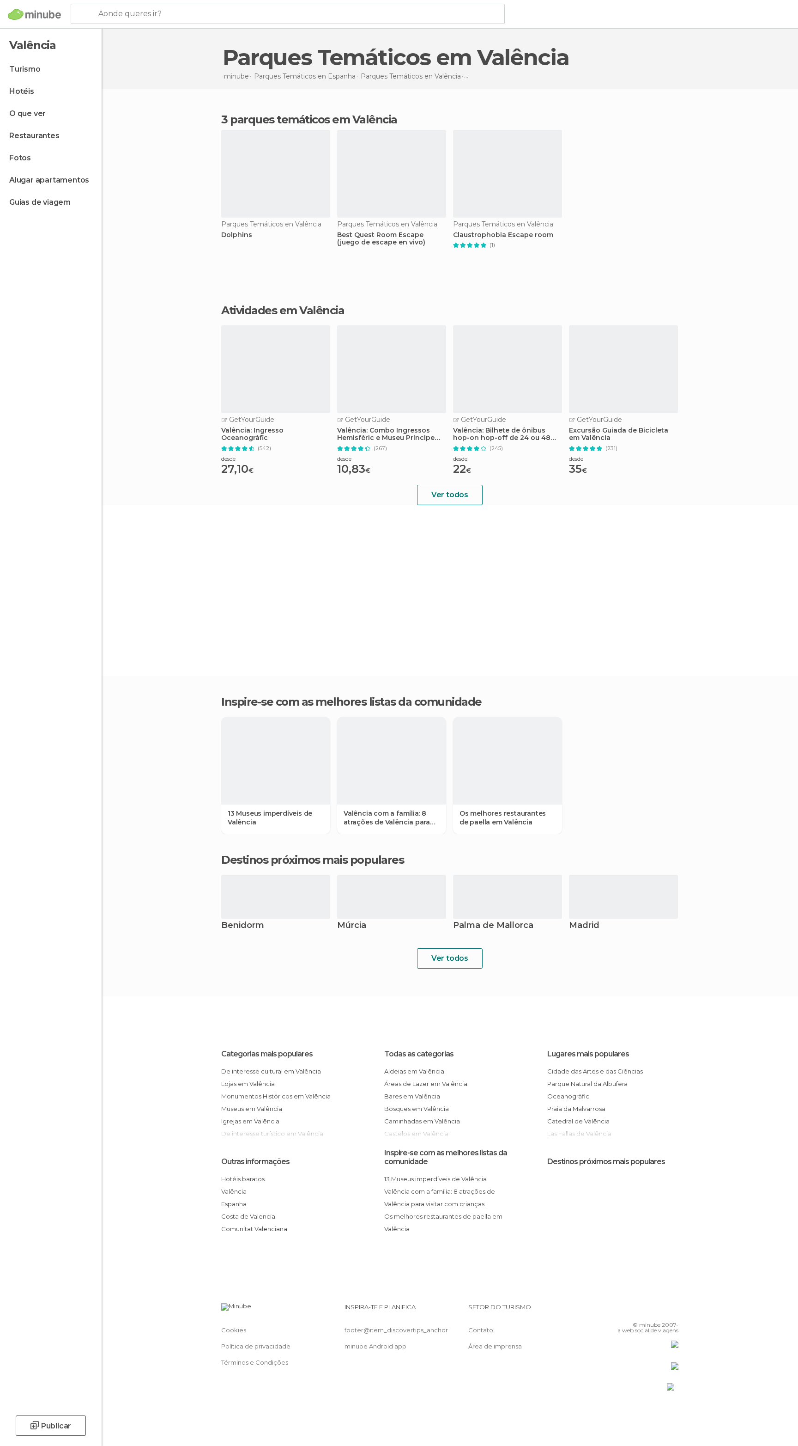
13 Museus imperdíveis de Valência (270, 817)
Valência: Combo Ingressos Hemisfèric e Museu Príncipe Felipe (386, 434)
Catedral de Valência (578, 1121)
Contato (480, 1330)
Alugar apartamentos (49, 180)
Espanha (234, 1204)
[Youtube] (671, 1311)
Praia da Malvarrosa (576, 1108)
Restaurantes (34, 135)
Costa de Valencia (248, 1216)
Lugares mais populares (588, 1053)
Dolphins (236, 235)
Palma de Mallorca (493, 925)
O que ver (27, 113)
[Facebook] (626, 1311)
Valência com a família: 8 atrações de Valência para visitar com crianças (387, 817)
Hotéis (21, 91)
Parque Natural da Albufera (587, 1083)
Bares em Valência (412, 1096)
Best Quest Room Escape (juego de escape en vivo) (381, 239)
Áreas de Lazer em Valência (425, 1083)
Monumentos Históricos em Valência (276, 1096)
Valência (234, 1191)
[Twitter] (641, 1311)
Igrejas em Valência (250, 1121)
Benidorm (242, 925)
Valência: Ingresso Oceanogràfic (252, 434)
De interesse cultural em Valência (271, 1071)
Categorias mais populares (267, 1053)
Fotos (20, 157)
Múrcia (351, 925)
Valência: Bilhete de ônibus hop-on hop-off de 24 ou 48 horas (501, 434)
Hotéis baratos (243, 1179)
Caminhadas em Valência (422, 1121)
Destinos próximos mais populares (312, 860)
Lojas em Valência (248, 1083)
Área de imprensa (495, 1346)
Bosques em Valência (416, 1108)
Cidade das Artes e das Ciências (595, 1071)
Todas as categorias (418, 1053)
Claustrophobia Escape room (503, 235)
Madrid (584, 925)
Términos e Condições (254, 1362)
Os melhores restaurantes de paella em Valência (502, 817)
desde (228, 458)
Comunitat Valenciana (254, 1228)
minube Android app (375, 1346)
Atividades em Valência (282, 310)
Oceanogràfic (568, 1096)
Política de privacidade (255, 1346)
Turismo (25, 69)
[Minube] (34, 14)
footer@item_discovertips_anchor (396, 1330)
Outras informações (255, 1161)
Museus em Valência (251, 1108)
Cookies (233, 1330)
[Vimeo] (656, 1311)
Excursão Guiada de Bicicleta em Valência (618, 434)
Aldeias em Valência (414, 1071)
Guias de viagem (40, 202)
